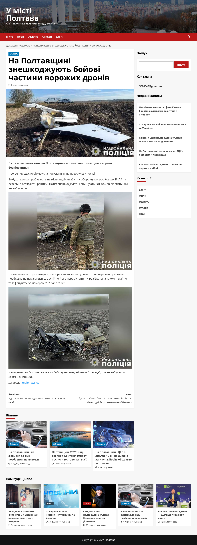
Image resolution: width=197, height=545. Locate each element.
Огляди (47, 36)
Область (33, 36)
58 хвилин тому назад (96, 525)
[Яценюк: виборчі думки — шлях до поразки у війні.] (173, 496)
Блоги (60, 36)
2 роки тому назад (19, 85)
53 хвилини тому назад (59, 522)
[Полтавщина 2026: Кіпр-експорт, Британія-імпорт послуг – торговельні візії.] (70, 434)
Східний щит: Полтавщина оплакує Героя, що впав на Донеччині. (160, 139)
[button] (189, 36)
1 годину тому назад (20, 463)
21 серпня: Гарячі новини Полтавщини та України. (162, 126)
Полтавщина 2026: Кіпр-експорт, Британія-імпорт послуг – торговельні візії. (69, 455)
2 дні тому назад (105, 467)
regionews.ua (31, 382)
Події (20, 36)
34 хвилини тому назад (21, 525)
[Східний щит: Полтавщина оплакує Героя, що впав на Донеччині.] (98, 496)
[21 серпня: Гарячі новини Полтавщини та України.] (61, 496)
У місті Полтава (22, 14)
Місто (9, 36)
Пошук (142, 53)
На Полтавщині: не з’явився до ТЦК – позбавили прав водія (23, 455)
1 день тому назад (62, 463)
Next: (105, 398)
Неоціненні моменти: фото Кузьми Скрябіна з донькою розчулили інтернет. (160, 111)
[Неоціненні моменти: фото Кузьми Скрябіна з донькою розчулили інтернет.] (23, 496)
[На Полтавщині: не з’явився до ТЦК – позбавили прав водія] (26, 434)
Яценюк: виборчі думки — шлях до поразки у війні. (160, 166)
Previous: (36, 398)
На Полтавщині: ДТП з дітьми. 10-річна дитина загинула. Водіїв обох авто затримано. (113, 457)
